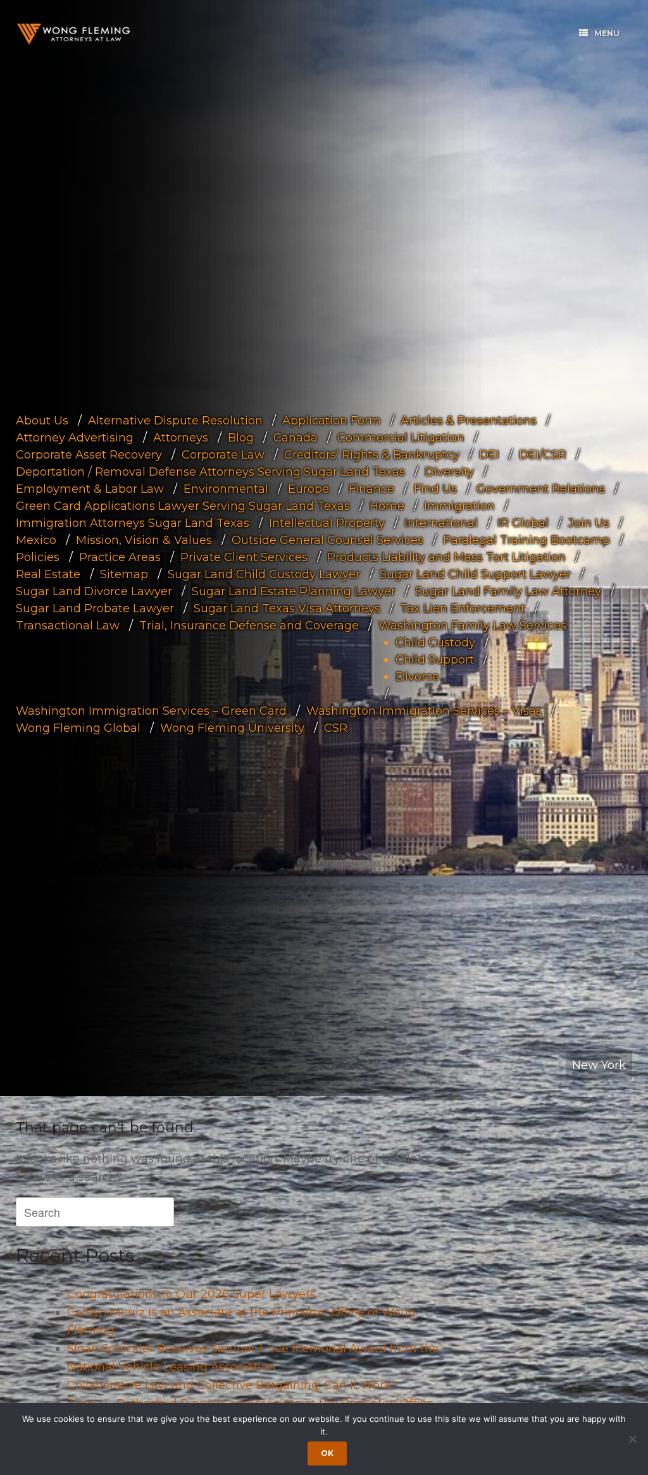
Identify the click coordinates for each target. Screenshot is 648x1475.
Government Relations (541, 488)
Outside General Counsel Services (327, 539)
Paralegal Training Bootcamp (526, 539)
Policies (37, 557)
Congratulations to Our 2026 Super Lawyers (191, 1294)
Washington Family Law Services (472, 625)
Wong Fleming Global (78, 727)
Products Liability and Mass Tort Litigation (446, 557)
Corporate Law (223, 454)
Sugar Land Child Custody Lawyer (264, 574)
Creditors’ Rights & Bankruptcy (371, 454)
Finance (371, 488)
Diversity (449, 471)
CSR (335, 727)
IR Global (523, 522)
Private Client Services (244, 557)
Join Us (588, 522)
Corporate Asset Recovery (89, 454)
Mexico (36, 539)
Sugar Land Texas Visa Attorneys (287, 608)
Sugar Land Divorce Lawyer (94, 591)
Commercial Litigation (400, 437)
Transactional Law (68, 625)
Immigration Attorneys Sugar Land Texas (132, 522)
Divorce (417, 676)
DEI (489, 454)
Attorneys (180, 437)
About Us (42, 420)
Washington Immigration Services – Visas (424, 710)
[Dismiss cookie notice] (632, 1439)
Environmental (226, 488)
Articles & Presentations (469, 420)
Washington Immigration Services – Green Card (151, 710)
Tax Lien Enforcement (462, 608)
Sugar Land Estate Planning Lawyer (294, 591)
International (441, 522)
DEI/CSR (542, 454)
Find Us (435, 488)
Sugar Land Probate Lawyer (95, 608)
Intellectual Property (327, 522)
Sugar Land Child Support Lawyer (475, 574)
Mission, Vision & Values (144, 539)
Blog (241, 437)
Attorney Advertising (75, 437)
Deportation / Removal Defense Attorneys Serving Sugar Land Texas (210, 471)
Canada (295, 437)
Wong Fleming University (232, 727)
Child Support (435, 659)
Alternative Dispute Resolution (175, 420)
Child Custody (435, 642)
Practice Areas (120, 557)
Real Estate (48, 574)
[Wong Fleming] (73, 34)
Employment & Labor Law (90, 488)
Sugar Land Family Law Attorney (508, 591)
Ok (327, 1453)
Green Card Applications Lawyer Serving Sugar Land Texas (183, 505)
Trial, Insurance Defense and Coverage (249, 625)
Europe (308, 488)
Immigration (459, 505)
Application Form (331, 420)
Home (387, 505)
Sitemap (124, 574)
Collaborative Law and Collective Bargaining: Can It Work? (232, 1385)
